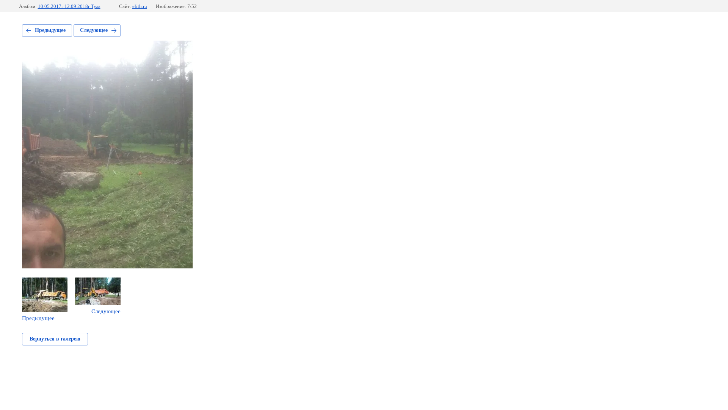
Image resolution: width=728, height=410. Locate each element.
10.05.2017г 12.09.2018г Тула (69, 6)
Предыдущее (50, 30)
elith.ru (139, 6)
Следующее (94, 30)
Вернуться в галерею (55, 339)
